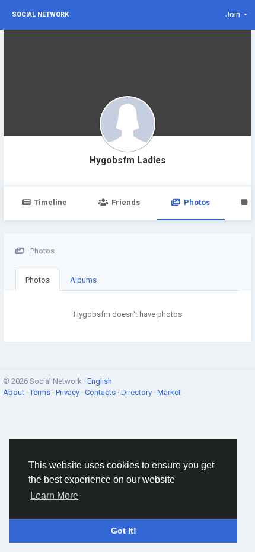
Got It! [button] (123, 530)
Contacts (101, 392)
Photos (197, 202)
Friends (125, 202)
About (14, 392)
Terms (41, 392)
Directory (137, 392)
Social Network (40, 14)
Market (169, 392)
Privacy (68, 392)
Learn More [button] (54, 495)
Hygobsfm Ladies (128, 160)
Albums (83, 279)
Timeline (50, 202)
